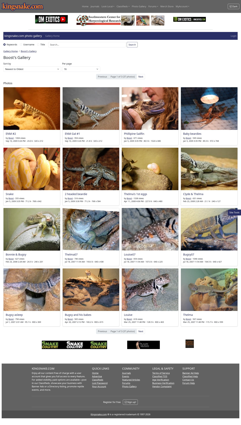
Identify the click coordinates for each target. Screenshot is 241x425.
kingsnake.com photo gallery (23, 36)
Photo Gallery (139, 6)
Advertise (97, 376)
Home (85, 6)
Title (42, 44)
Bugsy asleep (14, 315)
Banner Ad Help (190, 373)
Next (140, 76)
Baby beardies (192, 134)
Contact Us (188, 379)
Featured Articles (131, 379)
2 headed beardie (76, 194)
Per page (67, 63)
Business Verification (163, 383)
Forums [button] (152, 6)
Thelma (188, 315)
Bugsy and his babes (78, 315)
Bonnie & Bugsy (16, 254)
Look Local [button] (107, 6)
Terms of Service (161, 373)
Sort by (7, 63)
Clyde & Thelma (193, 194)
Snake (10, 194)
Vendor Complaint (162, 386)
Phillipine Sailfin (134, 134)
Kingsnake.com (99, 414)
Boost (11, 138)
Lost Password (100, 383)
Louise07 (129, 254)
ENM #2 (11, 134)
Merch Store (166, 6)
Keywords (12, 44)
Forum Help (188, 383)
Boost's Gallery (29, 51)
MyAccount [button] (182, 6)
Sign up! (131, 402)
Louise (128, 315)
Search (132, 44)
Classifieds (97, 379)
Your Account (99, 386)
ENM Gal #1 (72, 134)
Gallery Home (52, 35)
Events (125, 376)
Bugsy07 (188, 254)
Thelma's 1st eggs (135, 194)
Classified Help (190, 376)
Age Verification (160, 379)
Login (234, 35)
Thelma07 (71, 254)
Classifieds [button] (122, 6)
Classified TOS (159, 376)
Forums (126, 383)
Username (28, 44)
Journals (95, 6)
